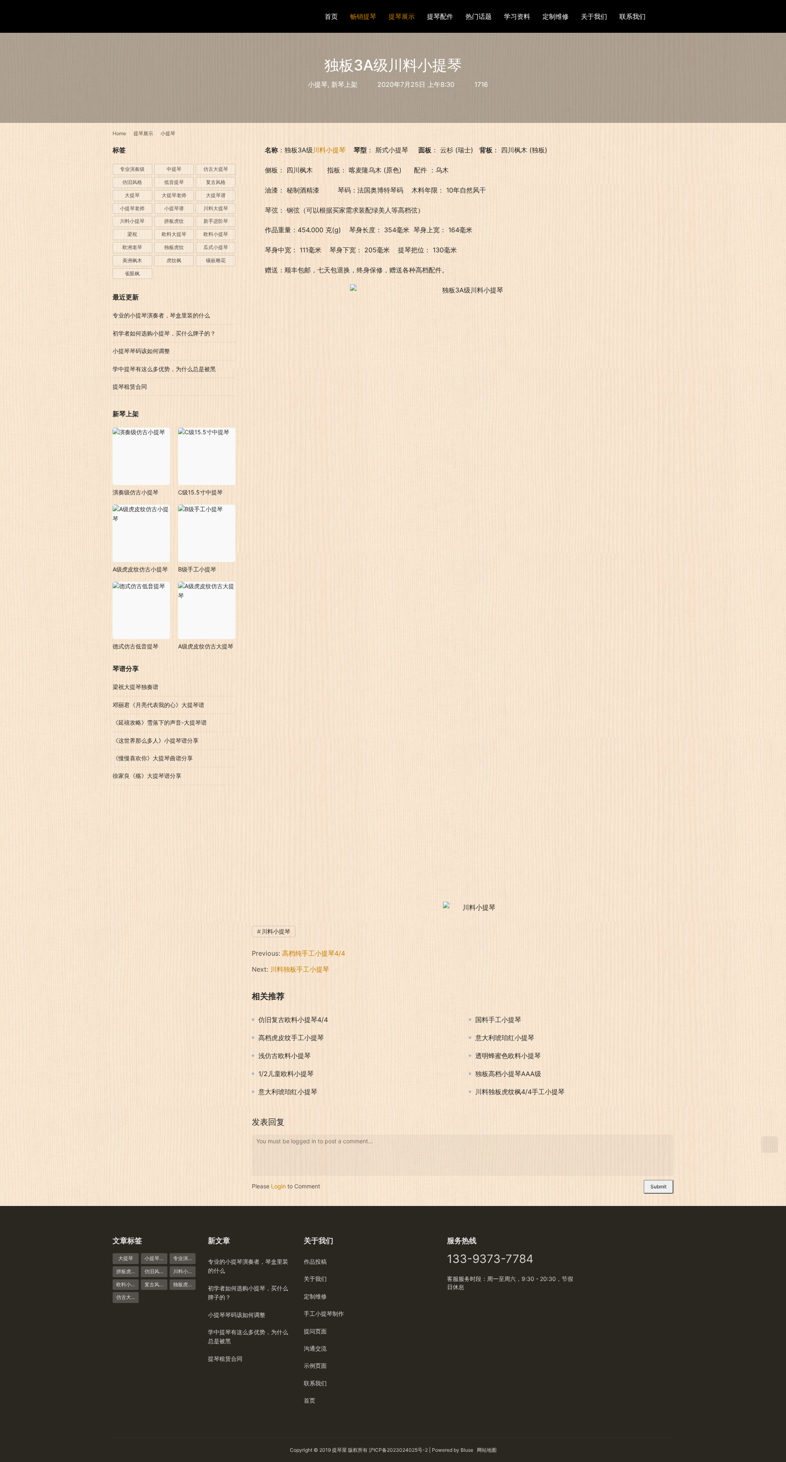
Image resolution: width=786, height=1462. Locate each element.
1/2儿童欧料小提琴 (286, 1073)
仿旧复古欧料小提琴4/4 (293, 1019)
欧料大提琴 (174, 234)
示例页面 (315, 1365)
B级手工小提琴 (197, 569)
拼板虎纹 (174, 221)
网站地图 (487, 1450)
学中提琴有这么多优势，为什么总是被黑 (164, 368)
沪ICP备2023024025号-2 (398, 1450)
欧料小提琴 (215, 234)
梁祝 (132, 234)
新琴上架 (344, 84)
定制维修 (555, 16)
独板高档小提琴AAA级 (508, 1073)
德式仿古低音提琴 (135, 646)
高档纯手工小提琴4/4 (313, 953)
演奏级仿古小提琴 (135, 492)
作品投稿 (315, 1261)
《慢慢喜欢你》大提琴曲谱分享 (153, 758)
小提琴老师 (132, 208)
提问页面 (315, 1331)
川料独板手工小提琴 (299, 969)
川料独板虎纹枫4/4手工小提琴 (520, 1091)
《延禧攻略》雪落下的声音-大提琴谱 (160, 722)
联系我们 (632, 16)
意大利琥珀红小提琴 (504, 1037)
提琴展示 (401, 16)
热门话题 (478, 16)
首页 (331, 16)
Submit (658, 1186)
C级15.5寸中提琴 (200, 492)
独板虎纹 (174, 247)
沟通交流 (315, 1348)
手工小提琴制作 (324, 1313)
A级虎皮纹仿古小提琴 (140, 569)
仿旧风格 (132, 182)
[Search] (669, 16)
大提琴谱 (216, 195)
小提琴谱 (174, 208)
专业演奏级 (132, 169)
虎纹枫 (174, 260)
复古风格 (216, 182)
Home (119, 133)
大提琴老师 (174, 195)
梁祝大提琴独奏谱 (135, 686)
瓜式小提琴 (215, 247)
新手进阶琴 (215, 221)
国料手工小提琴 (498, 1019)
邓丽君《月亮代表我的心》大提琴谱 (158, 704)
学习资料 (517, 16)
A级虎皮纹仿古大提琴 (205, 646)
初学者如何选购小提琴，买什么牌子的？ (164, 333)
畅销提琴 (363, 16)
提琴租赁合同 (130, 386)
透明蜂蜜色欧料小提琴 (508, 1055)
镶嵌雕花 (216, 260)
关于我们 (594, 16)
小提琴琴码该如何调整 (141, 350)
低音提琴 (174, 182)
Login (278, 1186)
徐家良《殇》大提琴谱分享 (147, 775)
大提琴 (132, 195)
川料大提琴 (215, 208)
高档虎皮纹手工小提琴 (291, 1037)
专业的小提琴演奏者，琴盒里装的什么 (161, 315)
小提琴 (318, 84)
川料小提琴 (329, 150)
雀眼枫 (132, 273)
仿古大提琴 (215, 169)
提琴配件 (440, 16)
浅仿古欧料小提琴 (284, 1055)
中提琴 (174, 169)
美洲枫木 (132, 260)
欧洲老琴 (132, 247)
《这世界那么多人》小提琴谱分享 (156, 740)
